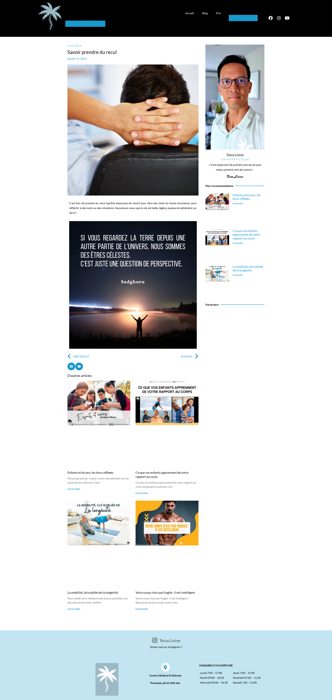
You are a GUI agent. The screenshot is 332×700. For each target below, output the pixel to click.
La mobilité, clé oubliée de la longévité (92, 592)
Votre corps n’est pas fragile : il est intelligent (165, 592)
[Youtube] (287, 18)
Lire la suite (73, 488)
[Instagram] (279, 18)
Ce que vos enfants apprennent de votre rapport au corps (246, 234)
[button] (71, 366)
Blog (205, 13)
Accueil (189, 13)
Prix (218, 13)
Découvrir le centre (235, 336)
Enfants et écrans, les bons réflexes (90, 472)
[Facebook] (270, 18)
